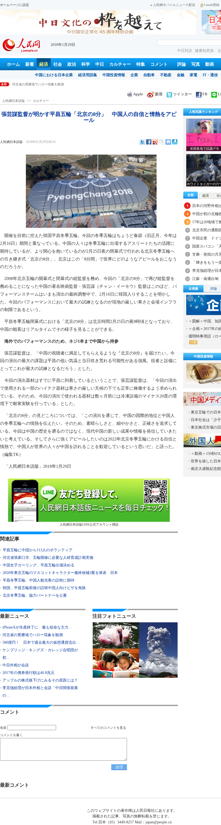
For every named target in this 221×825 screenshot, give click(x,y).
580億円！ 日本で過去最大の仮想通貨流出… (41, 642)
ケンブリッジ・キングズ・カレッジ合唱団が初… (40, 654)
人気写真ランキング (203, 112)
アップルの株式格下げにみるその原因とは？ (40, 680)
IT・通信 (210, 75)
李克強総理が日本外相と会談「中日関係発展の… (40, 691)
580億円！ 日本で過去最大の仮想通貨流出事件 (47, 84)
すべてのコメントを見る (108, 728)
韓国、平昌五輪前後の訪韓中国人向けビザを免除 (44, 588)
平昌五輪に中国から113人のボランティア (37, 550)
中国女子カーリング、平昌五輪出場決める (38, 565)
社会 (57, 64)
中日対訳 (184, 51)
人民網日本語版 (13, 101)
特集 (140, 64)
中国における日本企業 (54, 75)
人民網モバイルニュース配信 (174, 5)
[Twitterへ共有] (142, 142)
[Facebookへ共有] (148, 142)
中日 (99, 64)
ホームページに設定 (14, 5)
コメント (159, 64)
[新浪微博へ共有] (155, 142)
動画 (209, 64)
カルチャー (120, 64)
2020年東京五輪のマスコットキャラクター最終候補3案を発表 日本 (60, 573)
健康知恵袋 (205, 51)
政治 (71, 64)
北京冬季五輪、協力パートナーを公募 (35, 595)
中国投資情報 (113, 75)
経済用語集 (87, 75)
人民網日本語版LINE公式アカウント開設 (89, 524)
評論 (181, 64)
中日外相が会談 (15, 665)
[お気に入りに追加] (174, 142)
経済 (43, 64)
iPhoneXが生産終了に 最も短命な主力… (37, 627)
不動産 (165, 75)
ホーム (13, 64)
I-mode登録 (211, 5)
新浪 (159, 94)
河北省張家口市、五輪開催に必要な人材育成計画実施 (48, 558)
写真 (195, 64)
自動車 (149, 75)
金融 (180, 75)
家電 (193, 75)
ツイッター (182, 94)
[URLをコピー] (161, 142)
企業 (134, 75)
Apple (138, 94)
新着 (29, 64)
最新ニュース (14, 616)
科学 (85, 64)
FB (204, 94)
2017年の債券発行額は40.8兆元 (28, 673)
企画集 (193, 288)
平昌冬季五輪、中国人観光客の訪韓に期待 (38, 580)
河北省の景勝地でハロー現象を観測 (32, 635)
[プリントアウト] (168, 142)
